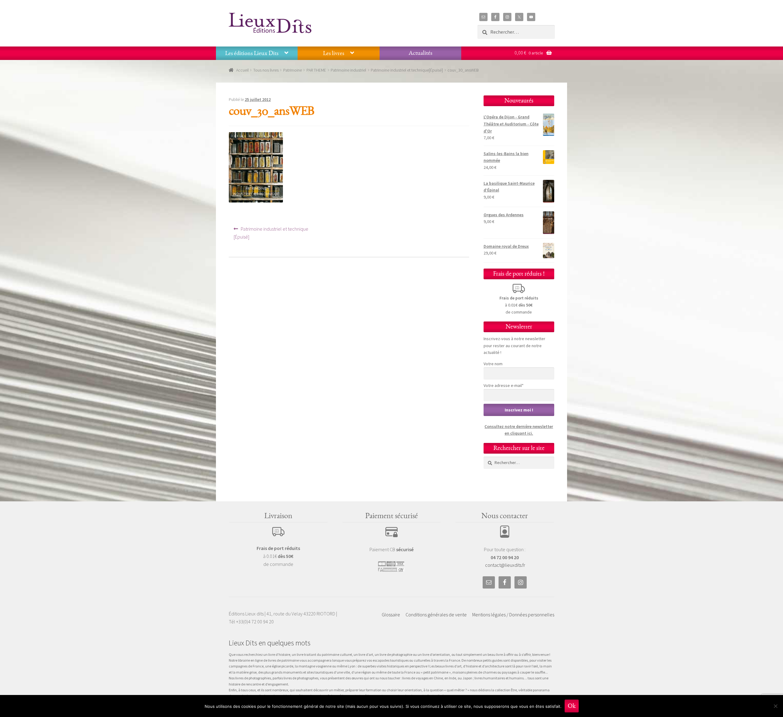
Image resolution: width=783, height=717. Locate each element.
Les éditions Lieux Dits (251, 53)
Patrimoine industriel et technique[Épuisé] (407, 70)
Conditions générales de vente (436, 614)
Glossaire (391, 614)
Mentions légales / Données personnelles (513, 614)
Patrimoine (292, 70)
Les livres (333, 53)
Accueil (242, 70)
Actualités (420, 53)
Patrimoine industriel (348, 70)
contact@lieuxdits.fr (505, 565)
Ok (572, 706)
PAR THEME (316, 70)
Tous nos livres (266, 70)
